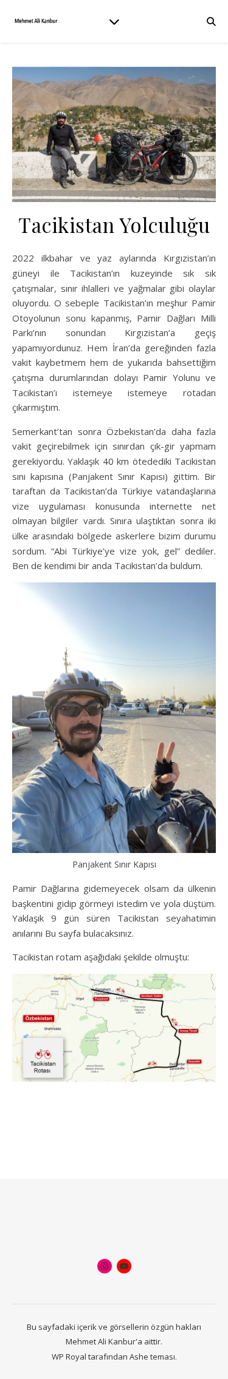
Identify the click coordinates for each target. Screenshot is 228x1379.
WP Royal (69, 1356)
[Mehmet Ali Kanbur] (36, 21)
